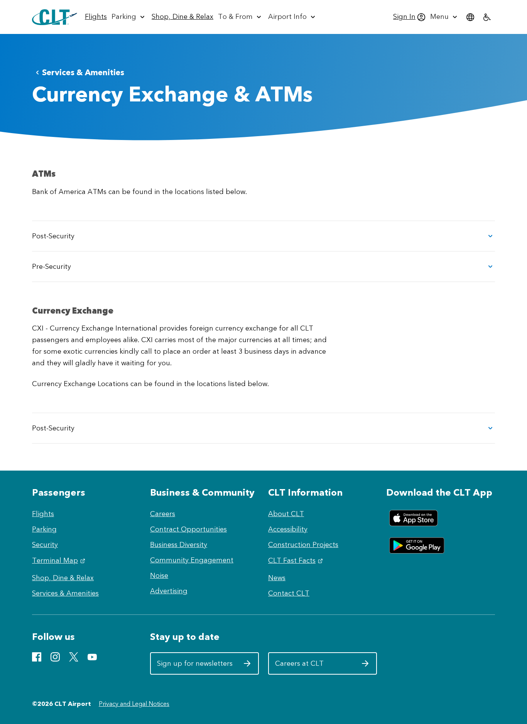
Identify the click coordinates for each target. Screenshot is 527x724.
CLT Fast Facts (296, 560)
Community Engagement (191, 560)
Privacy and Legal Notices (134, 703)
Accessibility (287, 529)
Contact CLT (288, 593)
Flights (43, 514)
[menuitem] (95, 17)
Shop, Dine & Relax (63, 578)
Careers (162, 514)
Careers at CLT (313, 666)
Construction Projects (303, 544)
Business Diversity (178, 544)
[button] (263, 236)
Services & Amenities (83, 72)
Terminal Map (59, 560)
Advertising (168, 591)
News (276, 578)
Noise (159, 575)
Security (45, 544)
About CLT (286, 514)
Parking (44, 529)
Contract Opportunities (188, 529)
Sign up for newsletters (195, 666)
